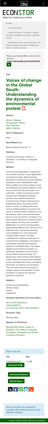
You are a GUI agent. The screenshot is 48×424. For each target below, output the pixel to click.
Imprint (18, 420)
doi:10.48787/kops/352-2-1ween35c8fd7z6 (17, 303)
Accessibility (40, 420)
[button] (10, 389)
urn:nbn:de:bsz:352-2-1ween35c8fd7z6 (22, 307)
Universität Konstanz (15, 28)
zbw (24, 4)
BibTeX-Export (16, 381)
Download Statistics (19, 374)
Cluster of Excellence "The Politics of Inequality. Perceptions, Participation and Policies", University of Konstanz (23, 35)
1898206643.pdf (13, 361)
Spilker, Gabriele (13, 128)
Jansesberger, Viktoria (15, 122)
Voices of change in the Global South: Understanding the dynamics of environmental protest (23, 94)
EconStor (9, 23)
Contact (12, 420)
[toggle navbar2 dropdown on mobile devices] (43, 3)
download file (14, 365)
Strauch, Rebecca (13, 120)
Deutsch (42, 423)
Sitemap (31, 420)
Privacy (24, 420)
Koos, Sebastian (13, 125)
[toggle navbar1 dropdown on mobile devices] (5, 3)
